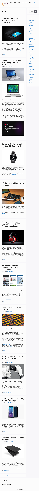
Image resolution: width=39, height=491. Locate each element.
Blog (30, 28)
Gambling (31, 49)
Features (17, 5)
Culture (30, 36)
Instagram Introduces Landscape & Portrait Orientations (10, 268)
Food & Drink (31, 46)
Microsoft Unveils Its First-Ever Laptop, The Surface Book (12, 62)
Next (8, 475)
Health (30, 54)
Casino (30, 33)
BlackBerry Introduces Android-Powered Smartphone (10, 20)
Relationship (31, 74)
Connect (21, 5)
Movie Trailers (32, 69)
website (11, 346)
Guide (30, 52)
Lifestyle (30, 2)
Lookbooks (9, 392)
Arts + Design (24, 2)
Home (11, 2)
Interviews (31, 60)
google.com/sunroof (7, 344)
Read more (14, 174)
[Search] (35, 11)
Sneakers (31, 77)
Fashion (15, 2)
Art (29, 23)
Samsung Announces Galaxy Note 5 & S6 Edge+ (13, 400)
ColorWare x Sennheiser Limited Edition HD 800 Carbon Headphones (11, 224)
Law (30, 61)
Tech (34, 2)
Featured (31, 42)
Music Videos (31, 72)
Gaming (30, 50)
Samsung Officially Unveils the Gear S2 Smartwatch (12, 145)
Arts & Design (31, 25)
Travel (30, 82)
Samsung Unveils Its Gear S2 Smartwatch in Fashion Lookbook (13, 358)
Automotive (12, 5)
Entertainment (32, 39)
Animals (30, 22)
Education (31, 38)
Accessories (5, 176)
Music (19, 2)
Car (30, 31)
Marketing (31, 66)
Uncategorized (32, 83)
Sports (30, 79)
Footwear (31, 47)
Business (31, 30)
